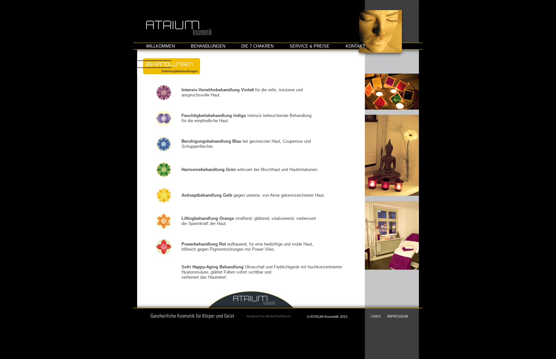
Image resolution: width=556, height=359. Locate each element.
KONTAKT (355, 46)
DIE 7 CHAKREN (257, 46)
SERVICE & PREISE (309, 46)
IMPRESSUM (397, 316)
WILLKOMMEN (160, 46)
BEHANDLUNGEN (208, 46)
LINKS (376, 316)
